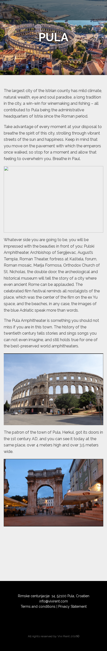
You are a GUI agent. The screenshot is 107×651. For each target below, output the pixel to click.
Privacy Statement (72, 606)
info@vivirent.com (53, 601)
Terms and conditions (38, 606)
